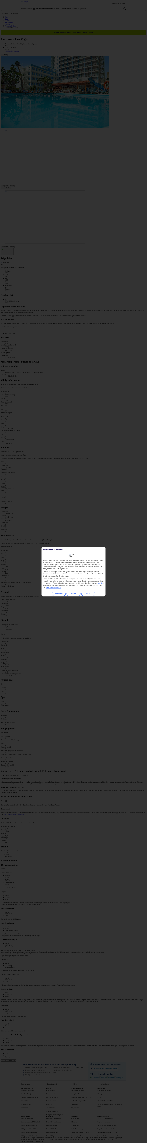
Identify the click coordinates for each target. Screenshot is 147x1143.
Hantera (73, 594)
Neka (88, 594)
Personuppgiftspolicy (53, 587)
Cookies (100, 583)
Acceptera (59, 594)
